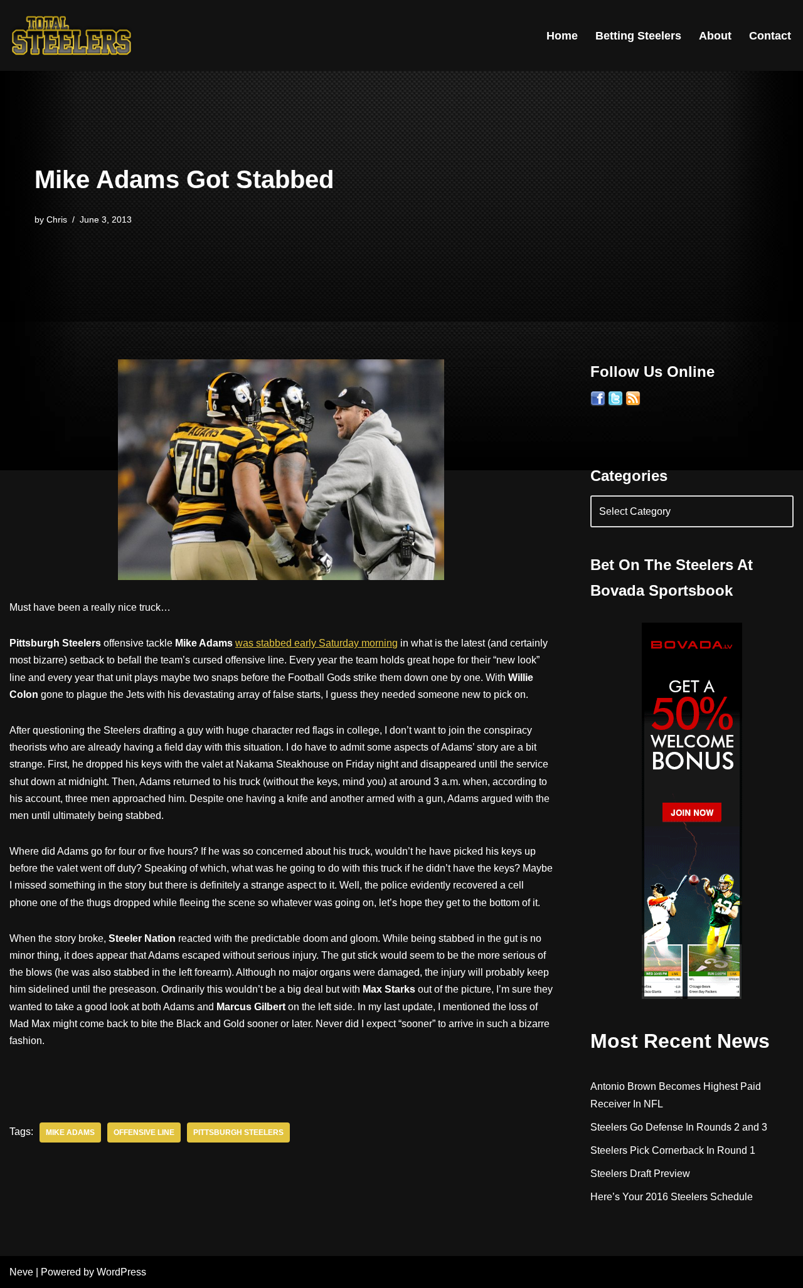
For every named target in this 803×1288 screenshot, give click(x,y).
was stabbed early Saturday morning (316, 643)
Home (562, 35)
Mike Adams (70, 1132)
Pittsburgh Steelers (238, 1132)
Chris (56, 219)
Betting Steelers (638, 35)
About (715, 35)
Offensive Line (144, 1132)
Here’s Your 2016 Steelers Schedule (671, 1196)
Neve (21, 1272)
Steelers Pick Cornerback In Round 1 (672, 1150)
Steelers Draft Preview (640, 1173)
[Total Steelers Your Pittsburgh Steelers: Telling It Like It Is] (72, 35)
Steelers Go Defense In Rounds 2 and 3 (678, 1127)
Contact (770, 35)
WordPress (121, 1272)
